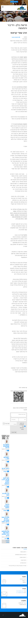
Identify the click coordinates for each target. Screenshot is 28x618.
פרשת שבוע (23, 560)
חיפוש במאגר (23, 551)
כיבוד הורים (5, 468)
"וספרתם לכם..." (6, 457)
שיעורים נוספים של (7, 437)
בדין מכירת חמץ (5, 494)
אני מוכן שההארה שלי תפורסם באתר (22, 426)
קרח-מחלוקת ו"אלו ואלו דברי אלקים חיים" (5, 533)
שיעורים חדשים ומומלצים (20, 554)
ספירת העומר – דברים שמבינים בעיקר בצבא (5, 519)
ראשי (15, 18)
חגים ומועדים (23, 562)
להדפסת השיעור (15, 37)
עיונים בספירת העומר (6, 506)
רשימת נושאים (23, 557)
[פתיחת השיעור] (6, 450)
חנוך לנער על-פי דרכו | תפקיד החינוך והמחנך (5, 481)
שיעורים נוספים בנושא (3, 437)
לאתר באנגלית (14, 1)
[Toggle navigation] (2, 7)
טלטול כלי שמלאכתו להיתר (6, 446)
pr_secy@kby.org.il (19, 592)
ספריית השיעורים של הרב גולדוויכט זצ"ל (17, 565)
